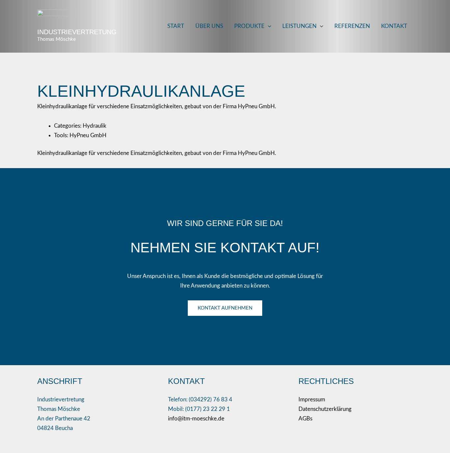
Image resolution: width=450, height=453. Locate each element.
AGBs (305, 418)
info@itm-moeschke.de (196, 418)
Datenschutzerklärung (325, 409)
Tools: (62, 135)
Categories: (68, 126)
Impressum (311, 399)
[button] (268, 26)
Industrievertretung (77, 32)
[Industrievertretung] (55, 18)
